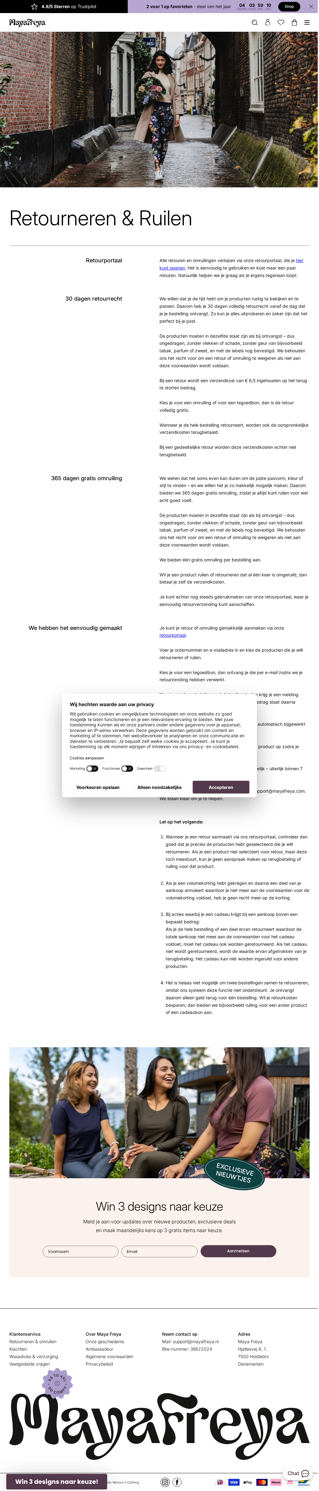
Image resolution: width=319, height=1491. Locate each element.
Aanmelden (236, 1249)
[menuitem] (250, 22)
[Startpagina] (27, 22)
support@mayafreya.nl (193, 1339)
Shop (284, 6)
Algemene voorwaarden (108, 1354)
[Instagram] (162, 1478)
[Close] (306, 6)
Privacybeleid (98, 1361)
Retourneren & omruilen (32, 1339)
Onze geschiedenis (103, 1339)
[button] (56, 1481)
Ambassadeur (98, 1346)
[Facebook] (174, 1478)
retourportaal (170, 635)
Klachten (18, 1346)
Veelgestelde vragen (29, 1361)
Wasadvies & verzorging (33, 1354)
